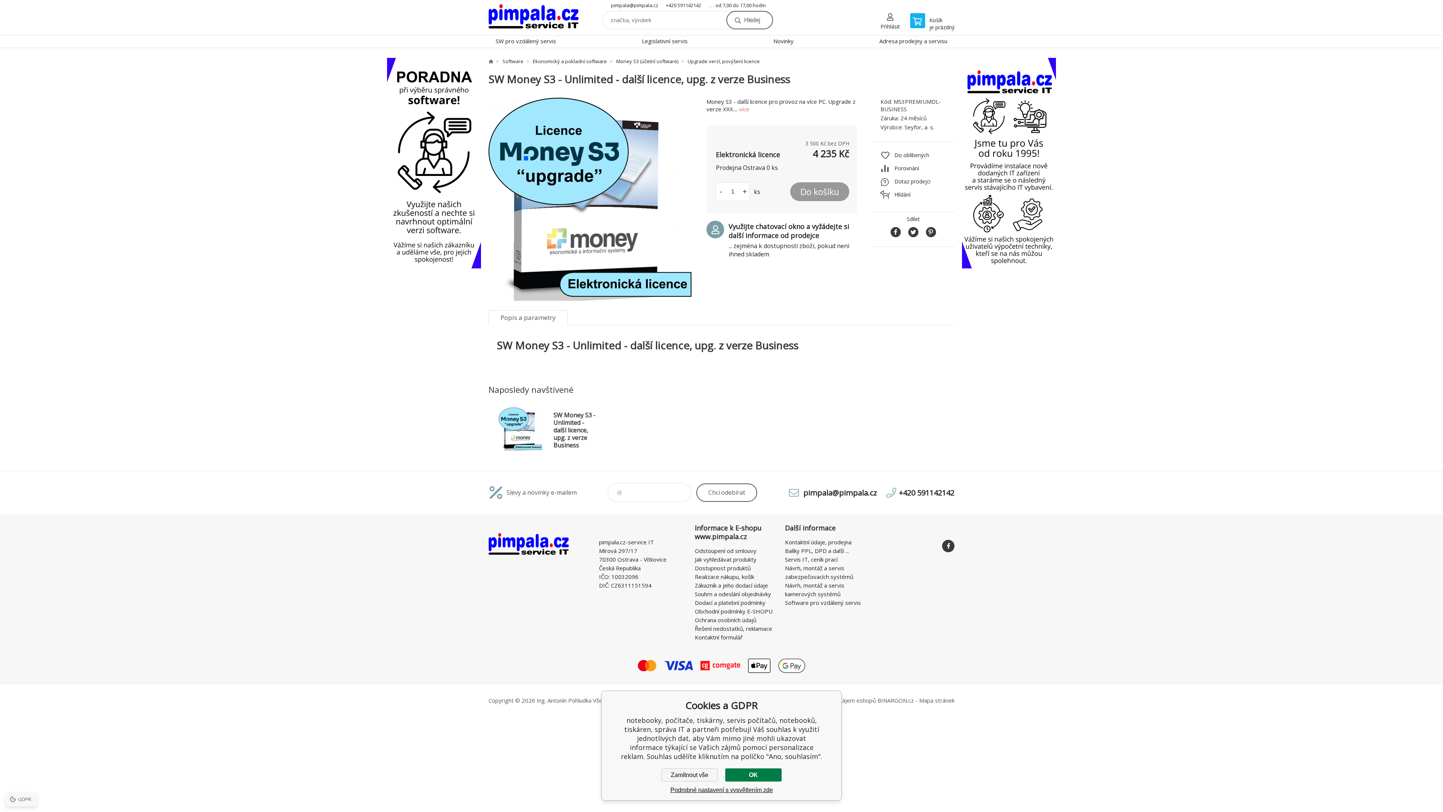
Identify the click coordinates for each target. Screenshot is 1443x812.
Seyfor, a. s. (919, 127)
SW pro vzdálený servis (526, 41)
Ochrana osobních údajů (725, 620)
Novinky (783, 41)
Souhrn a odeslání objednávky (733, 594)
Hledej (752, 20)
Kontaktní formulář (719, 637)
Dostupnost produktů (723, 568)
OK (753, 775)
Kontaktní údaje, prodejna (818, 542)
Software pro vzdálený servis (823, 602)
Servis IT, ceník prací (811, 559)
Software (512, 61)
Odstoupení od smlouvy (725, 550)
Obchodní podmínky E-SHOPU (734, 611)
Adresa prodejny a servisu (913, 41)
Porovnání (906, 168)
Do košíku (819, 192)
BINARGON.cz (895, 700)
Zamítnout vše (689, 775)
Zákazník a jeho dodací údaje (731, 585)
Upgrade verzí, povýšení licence (724, 61)
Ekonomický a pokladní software (570, 61)
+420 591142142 (683, 5)
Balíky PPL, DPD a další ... (817, 550)
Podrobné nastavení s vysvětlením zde (721, 790)
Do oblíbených (911, 155)
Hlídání (902, 194)
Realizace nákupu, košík (724, 576)
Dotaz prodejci (912, 181)
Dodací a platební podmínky (730, 602)
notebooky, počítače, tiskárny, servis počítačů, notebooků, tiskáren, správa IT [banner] (534, 17)
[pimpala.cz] (491, 61)
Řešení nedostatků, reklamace (733, 628)
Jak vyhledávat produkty (725, 559)
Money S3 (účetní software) (647, 61)
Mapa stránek (936, 700)
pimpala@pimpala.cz (634, 5)
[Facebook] (948, 546)
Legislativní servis (665, 41)
